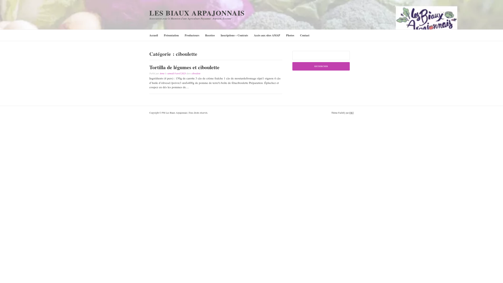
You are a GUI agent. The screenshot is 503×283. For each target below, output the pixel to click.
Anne (162, 73)
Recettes (210, 35)
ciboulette (196, 73)
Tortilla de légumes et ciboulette (184, 67)
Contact (304, 35)
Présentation (171, 35)
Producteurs (192, 35)
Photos (290, 35)
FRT (351, 112)
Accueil (153, 35)
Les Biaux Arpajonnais (197, 13)
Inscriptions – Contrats (234, 35)
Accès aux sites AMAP (267, 35)
